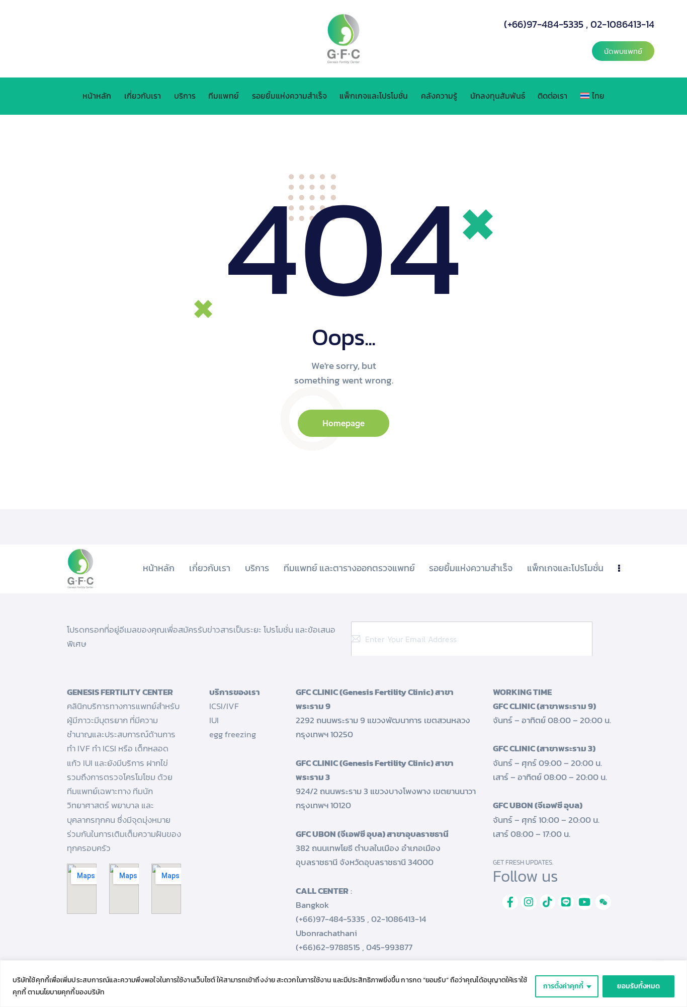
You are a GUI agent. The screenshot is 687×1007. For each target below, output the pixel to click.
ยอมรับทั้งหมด (638, 986)
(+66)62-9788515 (328, 947)
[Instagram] (529, 902)
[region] (343, 983)
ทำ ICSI (104, 748)
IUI (214, 720)
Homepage (343, 423)
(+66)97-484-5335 (543, 24)
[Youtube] (584, 902)
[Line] (566, 902)
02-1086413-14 (622, 24)
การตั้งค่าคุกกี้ (563, 986)
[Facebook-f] (510, 902)
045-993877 (389, 947)
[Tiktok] (547, 902)
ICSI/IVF (224, 706)
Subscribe (605, 639)
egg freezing (232, 734)
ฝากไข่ (157, 762)
